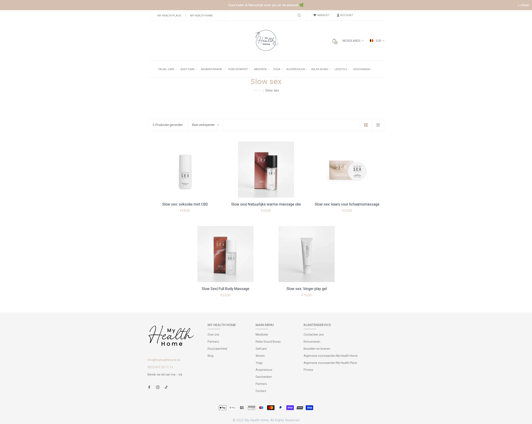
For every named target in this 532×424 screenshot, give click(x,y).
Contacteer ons (314, 334)
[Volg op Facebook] (149, 387)
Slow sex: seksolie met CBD (185, 204)
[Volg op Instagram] (157, 387)
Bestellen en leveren (317, 348)
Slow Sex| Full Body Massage (225, 288)
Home (257, 90)
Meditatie (262, 334)
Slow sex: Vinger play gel (306, 288)
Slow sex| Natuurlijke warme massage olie (266, 204)
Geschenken (264, 376)
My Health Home (201, 15)
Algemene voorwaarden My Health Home (331, 355)
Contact (261, 391)
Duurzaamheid (217, 348)
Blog (210, 355)
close (9, 5)
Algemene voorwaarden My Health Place (330, 362)
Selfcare (261, 348)
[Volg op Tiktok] (166, 387)
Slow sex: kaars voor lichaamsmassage (347, 204)
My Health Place (169, 15)
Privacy (308, 369)
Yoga (259, 362)
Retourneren (312, 341)
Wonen (260, 355)
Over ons (213, 334)
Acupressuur (264, 369)
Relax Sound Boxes (268, 341)
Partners (213, 341)
